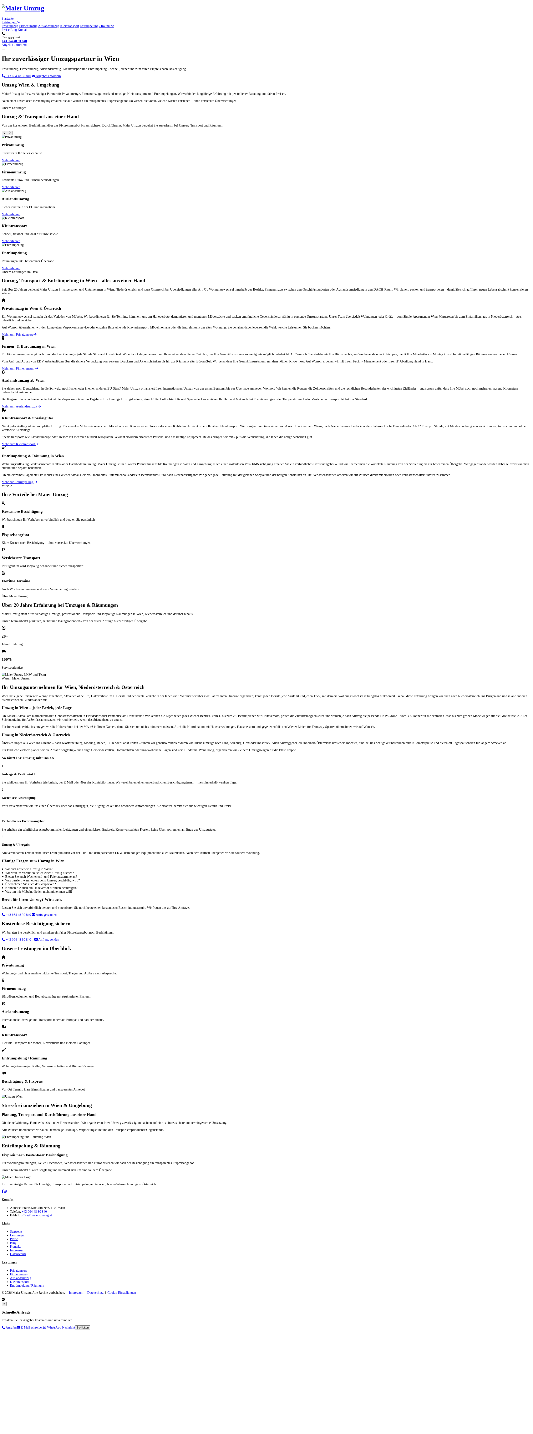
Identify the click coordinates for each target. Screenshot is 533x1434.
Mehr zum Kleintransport (19, 444)
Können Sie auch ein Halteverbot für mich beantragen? (41, 888)
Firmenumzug (28, 26)
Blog (13, 29)
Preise (6, 29)
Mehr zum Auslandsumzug (20, 406)
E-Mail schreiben (31, 1327)
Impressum (17, 1250)
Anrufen (11, 1327)
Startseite (8, 18)
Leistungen (9, 22)
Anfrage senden (46, 914)
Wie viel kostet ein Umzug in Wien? (28, 869)
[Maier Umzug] (23, 8)
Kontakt (23, 29)
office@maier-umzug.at (36, 1215)
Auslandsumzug (48, 26)
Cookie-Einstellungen (121, 1292)
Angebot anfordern (14, 44)
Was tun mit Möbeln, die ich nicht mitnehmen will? (38, 891)
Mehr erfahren (11, 160)
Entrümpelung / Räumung (97, 26)
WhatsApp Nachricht (60, 1327)
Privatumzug (10, 26)
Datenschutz (18, 1254)
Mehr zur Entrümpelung (18, 482)
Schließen (83, 1327)
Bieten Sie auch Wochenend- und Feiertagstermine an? (41, 876)
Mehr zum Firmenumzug (18, 368)
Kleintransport (69, 26)
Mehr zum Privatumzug (18, 334)
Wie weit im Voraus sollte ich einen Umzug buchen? (39, 873)
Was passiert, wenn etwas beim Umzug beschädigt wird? (42, 880)
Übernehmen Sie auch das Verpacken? (30, 884)
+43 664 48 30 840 (14, 41)
